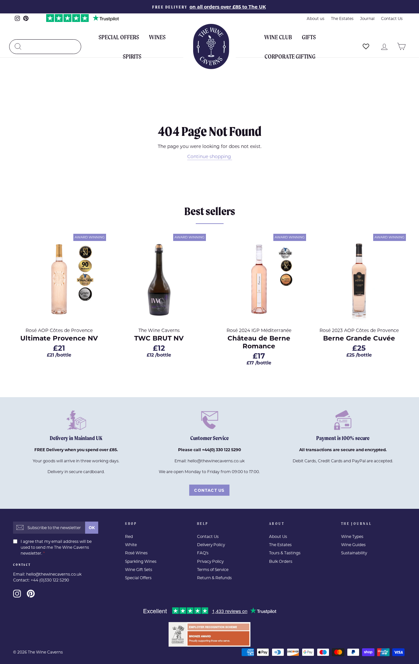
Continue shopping (209, 156)
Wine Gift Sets (138, 569)
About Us (278, 536)
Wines (157, 37)
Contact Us (392, 18)
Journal (367, 18)
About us (315, 18)
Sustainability (354, 552)
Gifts (309, 37)
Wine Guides (353, 544)
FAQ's (203, 552)
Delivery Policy (211, 544)
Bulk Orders (280, 561)
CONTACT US (209, 490)
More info (80, 375)
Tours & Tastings (285, 552)
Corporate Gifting (290, 56)
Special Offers (119, 37)
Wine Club (278, 37)
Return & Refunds (214, 577)
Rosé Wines (136, 552)
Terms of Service (212, 569)
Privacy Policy (210, 561)
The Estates (342, 18)
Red (129, 536)
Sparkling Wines (140, 561)
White (131, 544)
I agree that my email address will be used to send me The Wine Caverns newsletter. (56, 547)
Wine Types (352, 536)
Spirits (132, 56)
